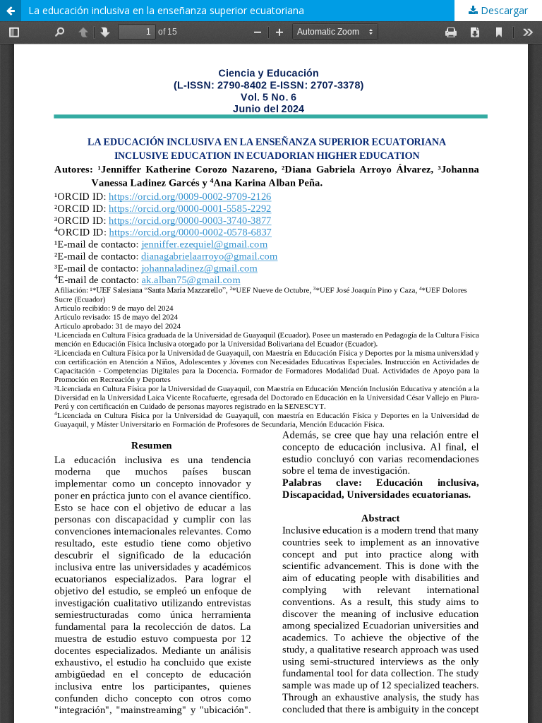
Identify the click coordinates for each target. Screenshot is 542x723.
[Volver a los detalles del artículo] (10, 10)
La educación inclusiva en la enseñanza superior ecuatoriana (166, 10)
